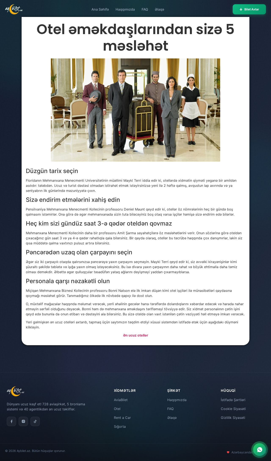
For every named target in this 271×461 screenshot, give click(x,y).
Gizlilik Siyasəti (233, 417)
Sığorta (120, 426)
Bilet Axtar (251, 9)
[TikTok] (35, 421)
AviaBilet (121, 400)
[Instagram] (23, 421)
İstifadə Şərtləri (233, 400)
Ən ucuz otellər (135, 335)
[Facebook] (11, 421)
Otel (117, 409)
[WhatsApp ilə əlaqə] (259, 449)
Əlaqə (159, 9)
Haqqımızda (125, 9)
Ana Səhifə (100, 9)
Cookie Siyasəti (233, 409)
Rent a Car (122, 417)
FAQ (145, 9)
